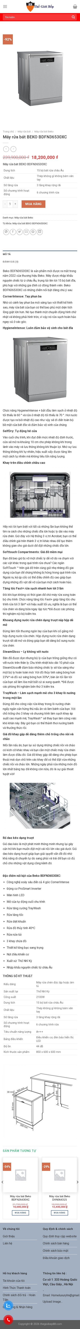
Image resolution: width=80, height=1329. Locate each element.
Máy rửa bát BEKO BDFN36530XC (30, 223)
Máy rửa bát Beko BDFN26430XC (20, 1198)
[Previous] (2, 1190)
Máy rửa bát (24, 131)
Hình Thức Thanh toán (17, 1288)
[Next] (77, 1190)
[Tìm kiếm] (73, 17)
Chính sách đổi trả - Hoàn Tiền (19, 1297)
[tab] (40, 254)
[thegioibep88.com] (40, 6)
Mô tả (7, 254)
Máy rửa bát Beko (44, 131)
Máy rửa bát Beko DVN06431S (59, 1198)
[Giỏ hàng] (75, 6)
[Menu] (5, 6)
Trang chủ (8, 131)
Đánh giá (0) (10, 261)
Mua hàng (33, 204)
